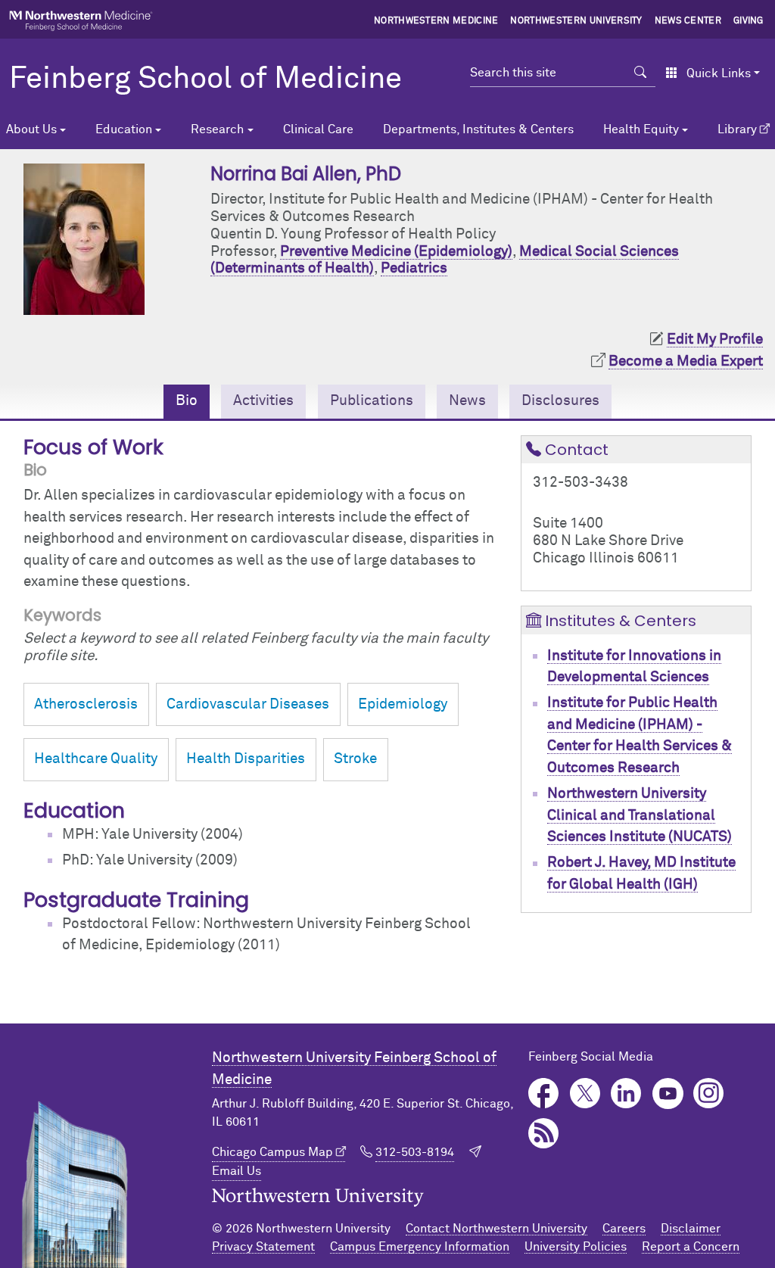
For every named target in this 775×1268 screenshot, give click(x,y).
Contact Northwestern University (496, 1229)
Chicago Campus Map (272, 1152)
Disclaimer (691, 1229)
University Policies (575, 1247)
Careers (624, 1229)
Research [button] (217, 129)
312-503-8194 (414, 1152)
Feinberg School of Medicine (205, 79)
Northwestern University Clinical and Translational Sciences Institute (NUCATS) (639, 815)
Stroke (355, 759)
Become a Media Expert (685, 361)
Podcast (543, 1133)
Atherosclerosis (86, 704)
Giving (748, 21)
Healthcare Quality (95, 759)
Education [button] (123, 129)
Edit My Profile (715, 339)
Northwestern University (576, 21)
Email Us (236, 1171)
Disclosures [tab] (560, 401)
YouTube (667, 1093)
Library (737, 129)
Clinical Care (318, 129)
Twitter (585, 1093)
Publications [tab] (371, 401)
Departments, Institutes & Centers (478, 129)
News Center (688, 21)
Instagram (708, 1093)
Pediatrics (414, 268)
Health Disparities (245, 759)
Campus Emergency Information (419, 1247)
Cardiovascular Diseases (248, 704)
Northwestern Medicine (436, 21)
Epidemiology (402, 704)
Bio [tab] (187, 401)
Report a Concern (690, 1247)
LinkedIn (626, 1093)
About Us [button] (31, 129)
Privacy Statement (263, 1247)
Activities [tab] (263, 401)
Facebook (543, 1093)
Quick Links (718, 73)
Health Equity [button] (641, 129)
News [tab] (467, 401)
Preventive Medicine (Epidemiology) (396, 252)
